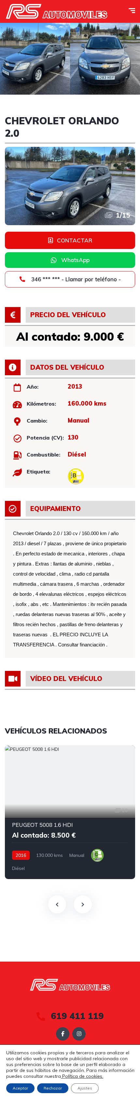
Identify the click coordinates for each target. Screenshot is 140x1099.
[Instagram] (79, 1034)
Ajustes (84, 1088)
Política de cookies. (82, 1076)
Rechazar (53, 1088)
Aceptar (20, 1088)
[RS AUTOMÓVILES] (56, 11)
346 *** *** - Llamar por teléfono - (75, 279)
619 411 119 (76, 1015)
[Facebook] (62, 1034)
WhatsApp (75, 259)
